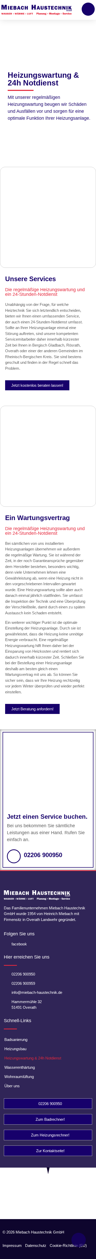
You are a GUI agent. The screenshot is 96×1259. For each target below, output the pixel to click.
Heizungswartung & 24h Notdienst (32, 1058)
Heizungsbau (15, 1049)
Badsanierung (15, 1039)
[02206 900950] (14, 856)
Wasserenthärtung (19, 1067)
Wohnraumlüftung (19, 1076)
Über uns (12, 1086)
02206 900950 (43, 854)
